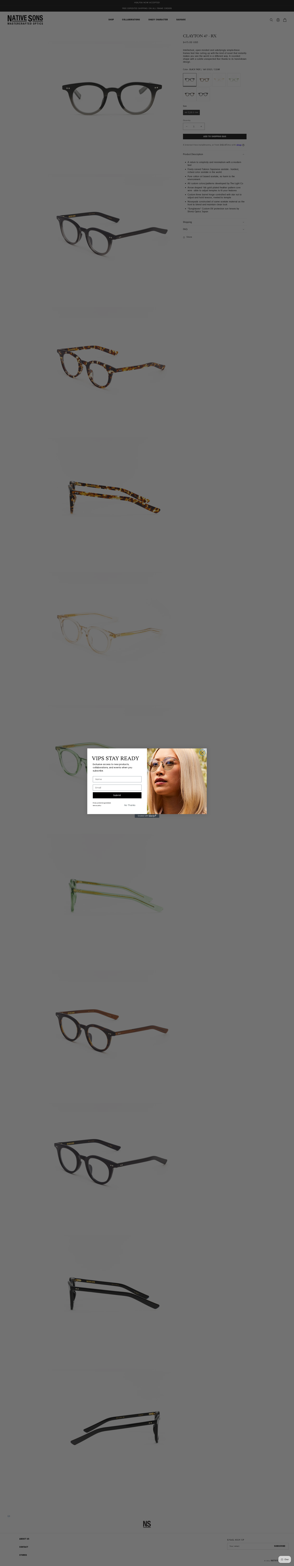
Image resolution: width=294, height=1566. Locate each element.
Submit (117, 795)
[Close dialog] (202, 753)
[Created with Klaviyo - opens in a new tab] (147, 816)
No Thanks (129, 805)
